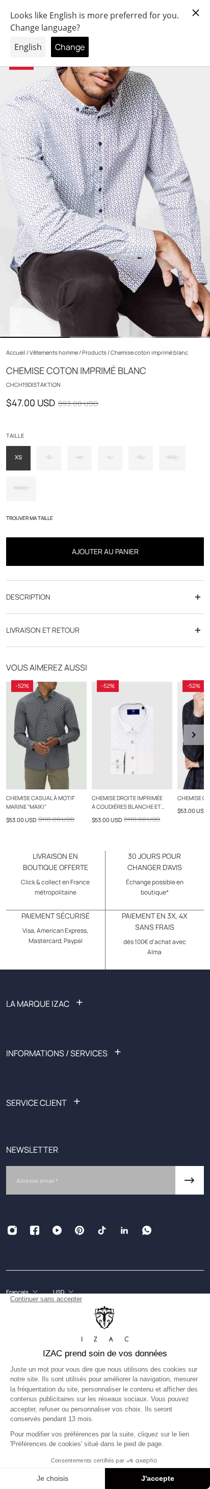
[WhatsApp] (147, 1230)
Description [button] (28, 597)
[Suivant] (193, 735)
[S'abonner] (189, 1180)
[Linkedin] (124, 1230)
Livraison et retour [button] (43, 630)
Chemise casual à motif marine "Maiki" (40, 802)
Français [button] (17, 1292)
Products (95, 352)
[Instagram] (12, 1230)
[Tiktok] (102, 1230)
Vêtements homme (54, 352)
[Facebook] (34, 1230)
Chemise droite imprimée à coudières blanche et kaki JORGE (127, 802)
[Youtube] (57, 1230)
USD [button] (58, 1292)
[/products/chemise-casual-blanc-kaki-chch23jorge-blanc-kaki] (132, 735)
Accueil (16, 352)
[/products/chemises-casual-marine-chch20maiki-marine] (46, 735)
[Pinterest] (79, 1230)
